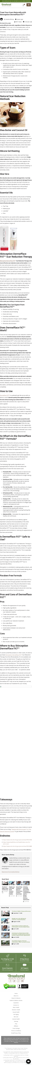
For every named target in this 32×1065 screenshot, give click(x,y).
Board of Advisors (16, 998)
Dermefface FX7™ (5, 395)
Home (16, 993)
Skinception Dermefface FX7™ (8, 261)
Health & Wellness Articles (16, 1000)
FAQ (16, 1023)
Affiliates (16, 1026)
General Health (16, 1019)
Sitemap (16, 1021)
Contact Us (16, 1005)
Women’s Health (16, 1009)
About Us (16, 995)
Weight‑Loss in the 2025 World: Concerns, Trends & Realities (19, 919)
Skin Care (16, 1016)
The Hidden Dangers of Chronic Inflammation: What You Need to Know (21, 941)
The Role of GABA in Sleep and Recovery (21, 911)
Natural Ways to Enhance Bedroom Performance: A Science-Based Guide (20, 926)
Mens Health (16, 1007)
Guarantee (16, 1002)
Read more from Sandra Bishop (10, 872)
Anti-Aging (16, 1014)
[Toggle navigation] (28, 4)
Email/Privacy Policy (16, 1033)
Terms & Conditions (16, 1030)
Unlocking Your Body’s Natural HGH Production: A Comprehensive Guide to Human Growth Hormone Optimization (21, 934)
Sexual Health (16, 1012)
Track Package (16, 1028)
